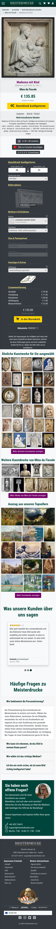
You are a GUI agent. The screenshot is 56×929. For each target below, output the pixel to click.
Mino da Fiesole (10, 13)
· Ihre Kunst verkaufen (38, 867)
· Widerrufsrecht (9, 877)
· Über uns (7, 883)
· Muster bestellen (36, 883)
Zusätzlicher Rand (14, 175)
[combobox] (28, 179)
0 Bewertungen (33, 152)
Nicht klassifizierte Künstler (31, 10)
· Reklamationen (9, 880)
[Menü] (3, 3)
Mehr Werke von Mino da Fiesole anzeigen (28, 495)
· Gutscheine (34, 880)
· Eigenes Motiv (35, 864)
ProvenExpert (24, 659)
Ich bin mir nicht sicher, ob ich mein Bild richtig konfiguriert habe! (25, 767)
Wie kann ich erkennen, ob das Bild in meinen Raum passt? (24, 745)
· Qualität (33, 870)
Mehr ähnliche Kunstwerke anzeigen (28, 451)
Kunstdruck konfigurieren (30, 106)
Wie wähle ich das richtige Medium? (24, 756)
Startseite (5, 10)
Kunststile (15, 10)
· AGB (6, 870)
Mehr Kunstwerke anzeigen (28, 595)
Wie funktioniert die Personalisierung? (25, 701)
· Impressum (8, 867)
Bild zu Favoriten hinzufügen (29, 147)
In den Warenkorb (29, 319)
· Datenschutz (9, 874)
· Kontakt (7, 864)
